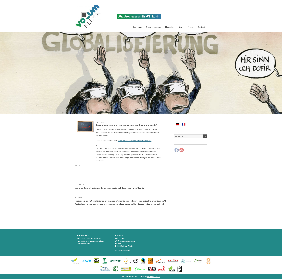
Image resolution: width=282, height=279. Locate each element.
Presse (190, 27)
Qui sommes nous (153, 27)
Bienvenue (137, 27)
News (180, 27)
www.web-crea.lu (153, 276)
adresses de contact (122, 250)
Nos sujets (169, 27)
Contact (201, 27)
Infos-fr (77, 166)
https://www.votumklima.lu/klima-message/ (134, 140)
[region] (141, 73)
